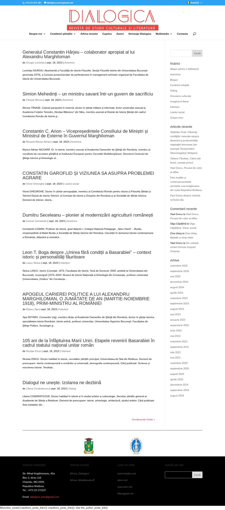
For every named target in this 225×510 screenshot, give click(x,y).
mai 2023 (175, 314)
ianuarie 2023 (177, 319)
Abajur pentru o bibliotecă (184, 69)
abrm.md (122, 480)
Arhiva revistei (89, 34)
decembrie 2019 (179, 384)
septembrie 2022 (179, 325)
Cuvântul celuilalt (179, 85)
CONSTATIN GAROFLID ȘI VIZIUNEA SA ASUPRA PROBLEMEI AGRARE (88, 175)
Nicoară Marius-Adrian (38, 141)
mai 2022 (175, 336)
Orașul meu (176, 117)
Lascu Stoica (33, 262)
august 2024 (177, 287)
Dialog (72, 388)
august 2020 (177, 374)
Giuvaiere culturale (180, 96)
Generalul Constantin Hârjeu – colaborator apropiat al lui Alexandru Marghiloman (78, 54)
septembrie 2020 (179, 368)
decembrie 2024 (179, 281)
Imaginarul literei (179, 101)
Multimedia (162, 34)
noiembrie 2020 (179, 363)
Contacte (182, 34)
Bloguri (174, 79)
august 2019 (177, 395)
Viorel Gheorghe (35, 183)
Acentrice (69, 62)
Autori (120, 34)
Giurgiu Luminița (35, 62)
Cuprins (107, 34)
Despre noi (35, 34)
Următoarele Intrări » (143, 419)
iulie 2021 (175, 352)
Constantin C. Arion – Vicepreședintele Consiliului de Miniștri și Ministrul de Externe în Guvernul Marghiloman (85, 133)
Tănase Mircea (34, 99)
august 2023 (177, 308)
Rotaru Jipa (32, 309)
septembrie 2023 (179, 303)
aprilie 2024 (176, 292)
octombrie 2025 (179, 265)
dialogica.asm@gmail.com (44, 496)
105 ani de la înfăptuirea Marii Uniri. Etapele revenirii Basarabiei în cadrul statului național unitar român (88, 343)
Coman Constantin (36, 221)
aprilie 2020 (176, 379)
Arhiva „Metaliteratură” (82, 480)
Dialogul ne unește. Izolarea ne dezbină (61, 382)
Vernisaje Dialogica (139, 34)
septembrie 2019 (179, 390)
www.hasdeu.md (126, 473)
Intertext (65, 262)
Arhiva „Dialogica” (80, 473)
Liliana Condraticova (37, 388)
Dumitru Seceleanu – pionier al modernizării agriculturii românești (87, 215)
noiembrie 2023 (179, 298)
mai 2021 (175, 357)
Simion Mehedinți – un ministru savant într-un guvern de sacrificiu (87, 94)
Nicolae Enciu (33, 351)
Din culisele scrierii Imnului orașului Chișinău (184, 247)
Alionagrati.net (125, 493)
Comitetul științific (61, 34)
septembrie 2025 (179, 271)
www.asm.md (124, 486)
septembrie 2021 (179, 346)
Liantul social (72, 183)
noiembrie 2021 (179, 341)
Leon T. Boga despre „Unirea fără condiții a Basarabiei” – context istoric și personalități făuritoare (86, 254)
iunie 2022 (176, 330)
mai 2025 (175, 276)
